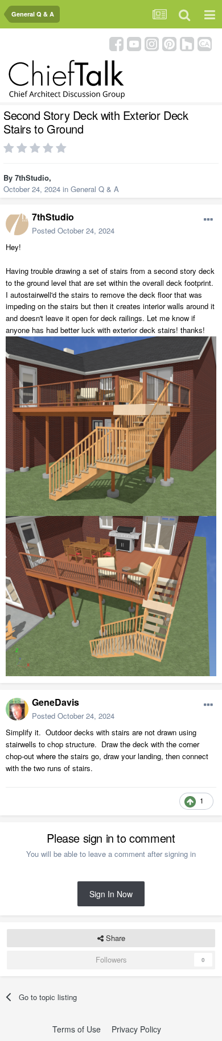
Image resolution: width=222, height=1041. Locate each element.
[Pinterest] (169, 43)
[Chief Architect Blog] (205, 43)
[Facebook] (116, 43)
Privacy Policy (136, 1029)
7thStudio (32, 177)
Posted (73, 230)
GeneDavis (55, 702)
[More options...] (208, 220)
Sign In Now (111, 894)
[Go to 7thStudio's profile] (17, 224)
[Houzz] (187, 43)
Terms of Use (76, 1029)
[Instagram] (152, 43)
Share (114, 937)
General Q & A (95, 189)
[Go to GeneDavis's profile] (17, 709)
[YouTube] (134, 43)
